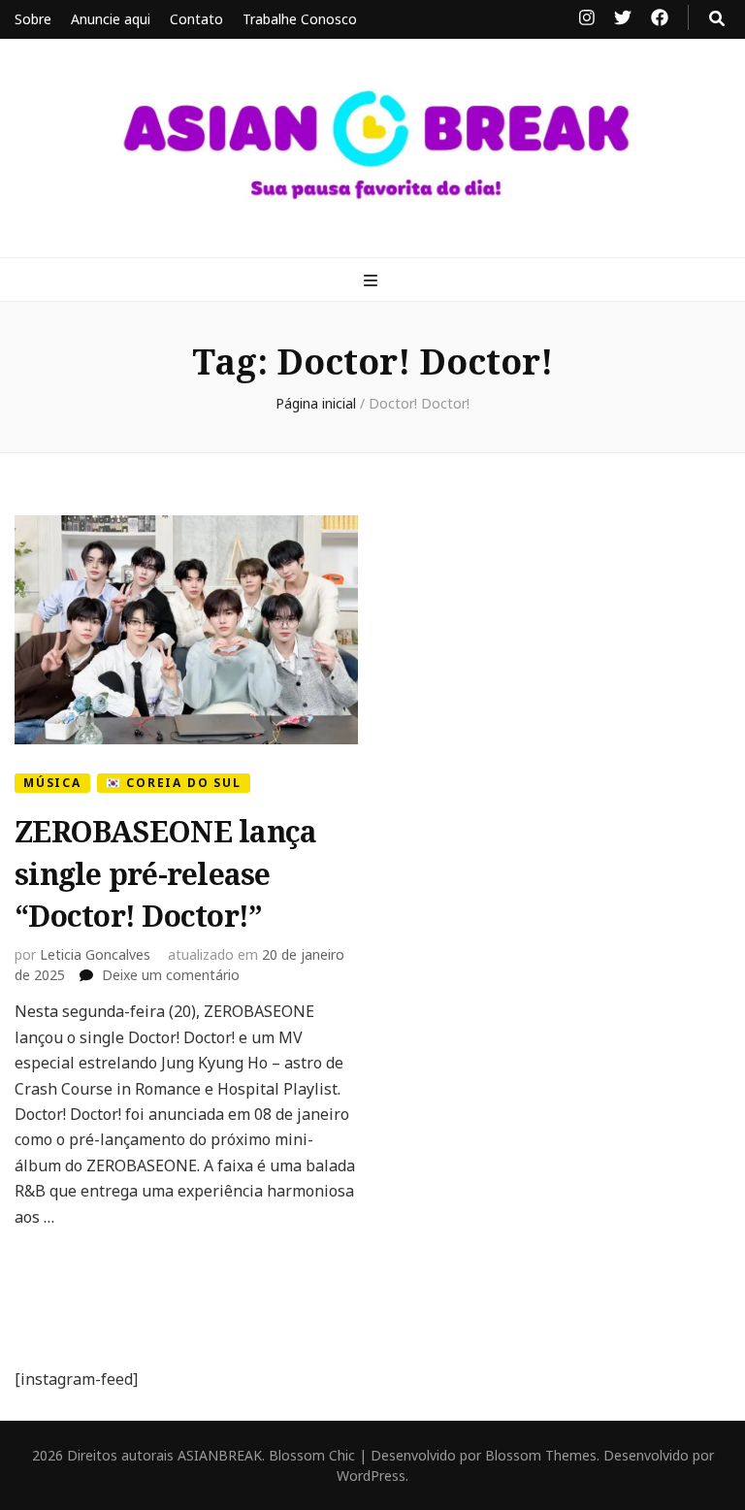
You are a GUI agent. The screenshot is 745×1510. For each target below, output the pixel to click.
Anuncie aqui (110, 19)
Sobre (33, 19)
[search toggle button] (717, 18)
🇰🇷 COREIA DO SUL (174, 782)
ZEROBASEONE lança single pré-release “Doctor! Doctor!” (165, 873)
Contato (196, 19)
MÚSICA (52, 782)
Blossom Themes (541, 1455)
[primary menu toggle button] (373, 280)
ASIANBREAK (220, 1455)
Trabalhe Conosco (300, 19)
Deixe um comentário (171, 975)
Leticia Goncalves (95, 954)
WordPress (371, 1475)
